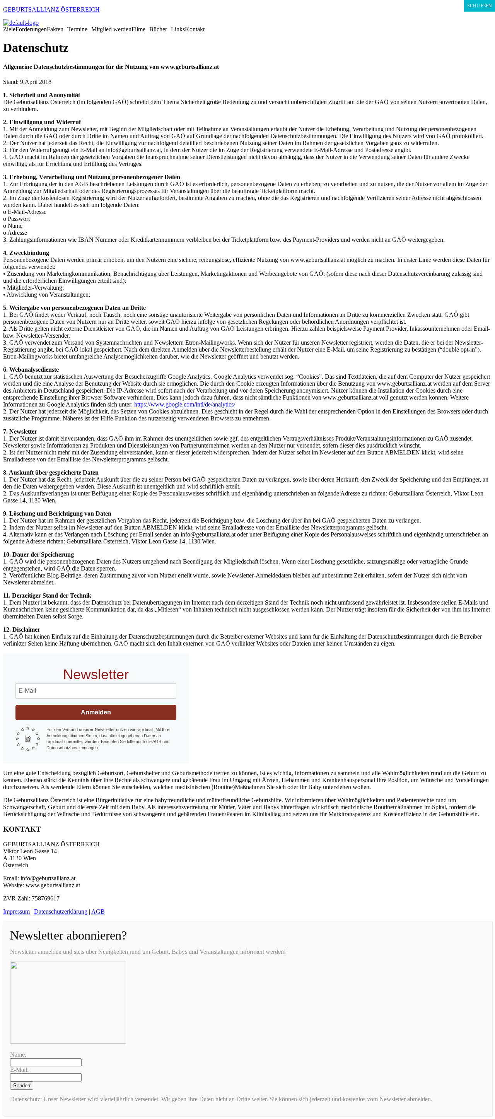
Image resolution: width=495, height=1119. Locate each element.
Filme (138, 29)
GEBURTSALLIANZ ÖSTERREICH (51, 9)
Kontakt (195, 29)
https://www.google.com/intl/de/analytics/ (184, 404)
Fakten (55, 29)
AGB (98, 911)
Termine (77, 29)
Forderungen (31, 29)
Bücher (158, 29)
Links (178, 29)
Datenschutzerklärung (60, 911)
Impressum (16, 911)
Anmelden (96, 712)
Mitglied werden (111, 29)
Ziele (9, 29)
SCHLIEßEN (479, 6)
